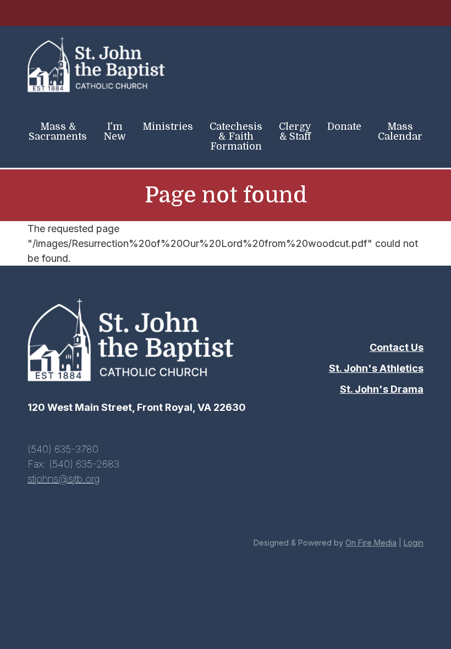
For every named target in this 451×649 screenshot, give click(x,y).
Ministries (167, 126)
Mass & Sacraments (58, 131)
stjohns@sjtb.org (64, 479)
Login (414, 542)
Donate (344, 126)
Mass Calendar (400, 131)
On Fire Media (371, 542)
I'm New (114, 131)
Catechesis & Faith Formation (236, 136)
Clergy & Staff (295, 131)
